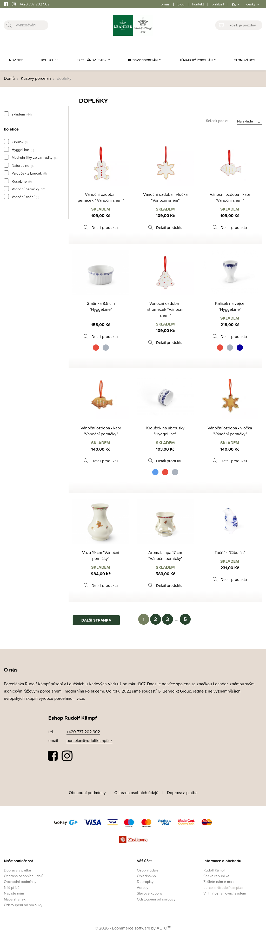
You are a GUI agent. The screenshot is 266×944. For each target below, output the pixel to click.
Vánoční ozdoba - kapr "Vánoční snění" (230, 197)
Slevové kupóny (150, 893)
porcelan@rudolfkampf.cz (89, 740)
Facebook (53, 756)
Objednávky (146, 875)
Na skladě (249, 122)
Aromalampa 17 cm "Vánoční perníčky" (165, 555)
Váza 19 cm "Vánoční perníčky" (100, 555)
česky (251, 4)
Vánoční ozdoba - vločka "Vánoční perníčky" (230, 431)
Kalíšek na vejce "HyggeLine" (229, 306)
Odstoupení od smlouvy (23, 904)
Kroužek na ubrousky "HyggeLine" (165, 431)
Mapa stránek (14, 899)
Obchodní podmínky (87, 792)
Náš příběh (13, 887)
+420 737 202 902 (34, 4)
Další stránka (96, 620)
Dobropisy (145, 881)
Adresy (142, 887)
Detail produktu (104, 227)
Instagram (67, 756)
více (80, 698)
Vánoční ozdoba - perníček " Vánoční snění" (101, 197)
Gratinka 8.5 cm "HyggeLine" (101, 306)
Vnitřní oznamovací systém (224, 893)
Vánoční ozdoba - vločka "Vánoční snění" (165, 197)
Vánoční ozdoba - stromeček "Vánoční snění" (165, 309)
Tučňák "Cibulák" (230, 552)
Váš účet (144, 860)
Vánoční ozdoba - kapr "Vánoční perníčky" (101, 431)
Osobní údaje (147, 870)
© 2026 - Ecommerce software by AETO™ (133, 928)
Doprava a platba (182, 792)
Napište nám (14, 893)
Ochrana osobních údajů (136, 792)
